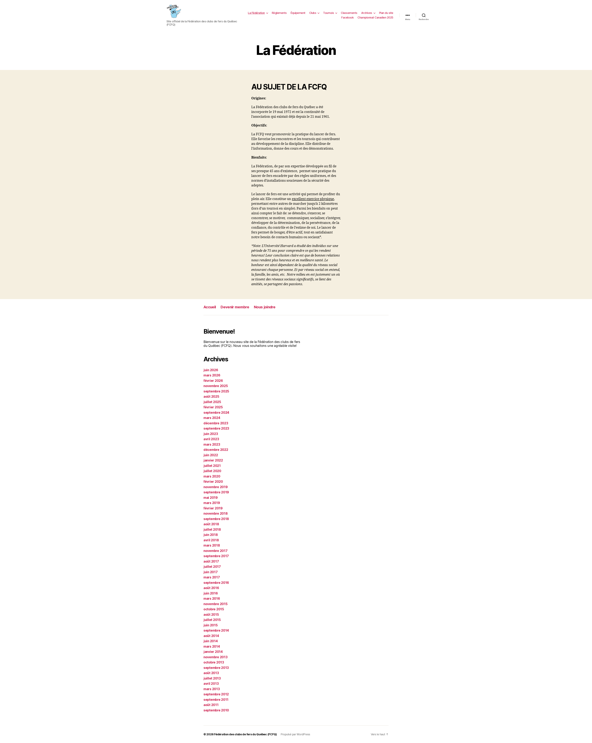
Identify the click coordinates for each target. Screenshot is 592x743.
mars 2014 (212, 646)
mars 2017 (212, 577)
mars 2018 (212, 545)
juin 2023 (211, 434)
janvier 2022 (213, 460)
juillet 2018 (212, 529)
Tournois (328, 12)
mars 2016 (212, 598)
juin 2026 (211, 370)
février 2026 (213, 381)
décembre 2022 (216, 450)
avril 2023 (211, 439)
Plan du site (386, 12)
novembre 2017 (216, 551)
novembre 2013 (216, 657)
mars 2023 (212, 444)
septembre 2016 (216, 583)
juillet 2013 (212, 678)
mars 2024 (212, 418)
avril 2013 (211, 684)
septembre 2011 (216, 700)
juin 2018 (211, 535)
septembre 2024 (216, 412)
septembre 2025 (216, 391)
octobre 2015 (214, 609)
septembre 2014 (216, 630)
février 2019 (213, 508)
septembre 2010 (216, 710)
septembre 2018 (216, 519)
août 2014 (211, 636)
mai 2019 (211, 498)
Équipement (298, 12)
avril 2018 (211, 540)
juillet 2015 (212, 620)
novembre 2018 (216, 513)
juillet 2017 (212, 567)
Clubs (312, 12)
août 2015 (211, 614)
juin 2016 (211, 593)
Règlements (279, 12)
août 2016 (211, 588)
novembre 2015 (216, 604)
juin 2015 (211, 625)
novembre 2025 (216, 386)
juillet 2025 (212, 402)
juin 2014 (211, 641)
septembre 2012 (216, 694)
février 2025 (213, 407)
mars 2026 (212, 375)
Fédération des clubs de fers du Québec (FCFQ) (245, 734)
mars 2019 (212, 503)
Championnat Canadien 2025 (375, 17)
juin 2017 (211, 572)
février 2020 (213, 482)
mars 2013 (212, 689)
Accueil (210, 307)
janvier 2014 (213, 652)
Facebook (347, 17)
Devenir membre (234, 307)
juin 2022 (211, 455)
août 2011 (211, 705)
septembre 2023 (216, 428)
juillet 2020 (212, 471)
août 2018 (211, 524)
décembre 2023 (216, 423)
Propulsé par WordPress (295, 734)
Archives (366, 12)
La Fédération (256, 12)
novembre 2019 (216, 487)
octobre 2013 (214, 662)
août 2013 (211, 673)
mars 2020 (212, 476)
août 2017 (211, 561)
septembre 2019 (216, 492)
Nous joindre (264, 307)
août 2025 (211, 396)
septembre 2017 (216, 556)
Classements (349, 12)
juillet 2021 (212, 466)
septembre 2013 (216, 668)
